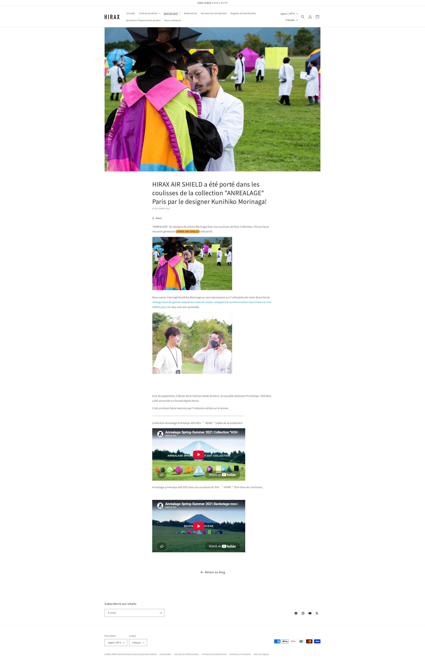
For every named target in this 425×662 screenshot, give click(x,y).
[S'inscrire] (160, 613)
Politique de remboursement (186, 654)
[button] (149, 13)
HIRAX (114, 654)
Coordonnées (165, 654)
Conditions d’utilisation (240, 654)
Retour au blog (215, 572)
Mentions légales (261, 654)
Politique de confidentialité (214, 654)
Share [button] (159, 218)
